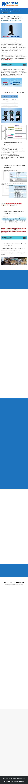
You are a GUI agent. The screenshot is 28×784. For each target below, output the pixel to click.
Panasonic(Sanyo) (5, 20)
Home (4, 778)
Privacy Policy (14, 778)
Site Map (8, 778)
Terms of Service (21, 778)
